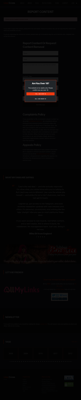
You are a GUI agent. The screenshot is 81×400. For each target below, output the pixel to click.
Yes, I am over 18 (40, 94)
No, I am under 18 (40, 98)
